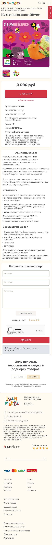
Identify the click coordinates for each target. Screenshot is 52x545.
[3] (34, 320)
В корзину (26, 93)
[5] (38, 320)
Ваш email (8, 282)
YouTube (7, 491)
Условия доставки (11, 499)
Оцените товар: (19, 320)
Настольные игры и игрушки (13, 10)
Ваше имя (8, 274)
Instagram (8, 487)
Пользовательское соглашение (17, 531)
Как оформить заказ (12, 511)
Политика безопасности (14, 527)
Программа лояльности (14, 523)
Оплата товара (10, 503)
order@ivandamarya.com (18, 421)
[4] (36, 320)
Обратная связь (10, 534)
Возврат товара (10, 507)
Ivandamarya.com (21, 425)
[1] (29, 320)
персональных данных (32, 386)
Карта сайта (9, 538)
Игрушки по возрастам (20, 8)
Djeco (21, 106)
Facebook (8, 483)
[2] (32, 320)
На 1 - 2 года (37, 8)
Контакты (32, 491)
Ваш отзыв (8, 291)
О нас (30, 480)
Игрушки (5, 8)
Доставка (16, 120)
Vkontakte (8, 480)
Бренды (31, 483)
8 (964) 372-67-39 (15, 417)
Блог (30, 487)
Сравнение (8, 514)
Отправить (26, 340)
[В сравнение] (26, 100)
